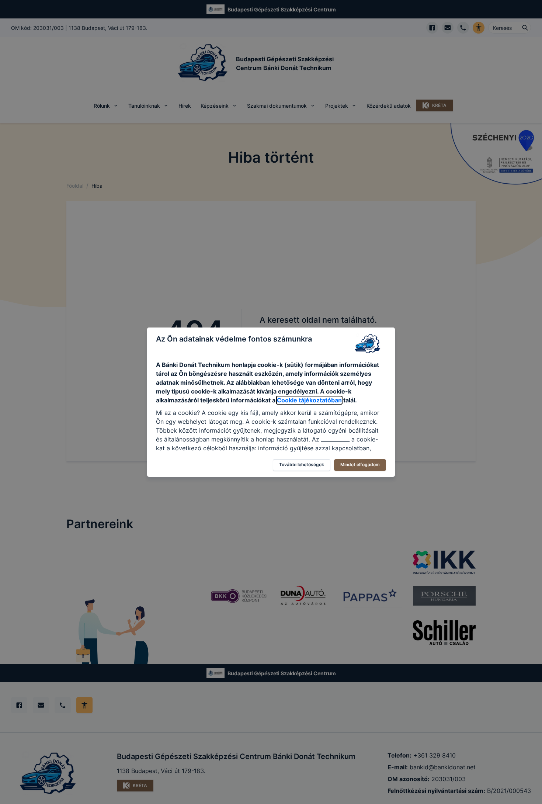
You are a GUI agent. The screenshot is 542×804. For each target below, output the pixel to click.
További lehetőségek (301, 464)
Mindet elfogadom (360, 464)
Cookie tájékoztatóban (309, 400)
